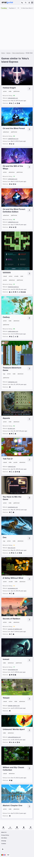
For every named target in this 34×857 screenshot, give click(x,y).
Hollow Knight (9, 88)
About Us (3, 832)
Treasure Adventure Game (12, 369)
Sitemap (3, 841)
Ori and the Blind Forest (14, 128)
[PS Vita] (11, 292)
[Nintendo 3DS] (13, 292)
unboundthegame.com (14, 737)
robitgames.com (12, 382)
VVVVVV (7, 272)
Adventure (6, 132)
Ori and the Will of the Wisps (13, 167)
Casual (5, 276)
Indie (10, 91)
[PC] (9, 103)
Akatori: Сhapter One (12, 805)
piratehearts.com (13, 507)
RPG (4, 374)
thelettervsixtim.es (13, 287)
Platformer (17, 91)
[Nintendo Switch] (17, 103)
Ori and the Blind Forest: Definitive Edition (14, 210)
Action (5, 91)
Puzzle (5, 280)
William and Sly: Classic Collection (13, 768)
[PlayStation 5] (11, 742)
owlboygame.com (13, 331)
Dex (4, 537)
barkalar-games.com (14, 706)
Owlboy (6, 317)
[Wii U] (17, 472)
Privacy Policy (5, 835)
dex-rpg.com (11, 548)
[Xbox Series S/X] (15, 184)
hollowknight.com (13, 98)
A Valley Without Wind (13, 578)
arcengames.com (13, 588)
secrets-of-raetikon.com (15, 629)
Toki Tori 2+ (8, 459)
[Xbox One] (11, 103)
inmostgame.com (13, 669)
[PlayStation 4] (15, 103)
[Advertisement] (17, 29)
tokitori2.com (12, 466)
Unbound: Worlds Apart (14, 729)
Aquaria (6, 418)
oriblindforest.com (13, 139)
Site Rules (4, 838)
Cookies (3, 843)
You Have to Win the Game (12, 498)
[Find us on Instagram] (2, 849)
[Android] (23, 292)
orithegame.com (12, 179)
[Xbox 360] (11, 144)
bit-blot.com (11, 428)
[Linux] (13, 103)
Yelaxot (6, 698)
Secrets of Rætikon (11, 618)
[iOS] (9, 292)
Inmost (6, 659)
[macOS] (19, 103)
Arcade (16, 276)
